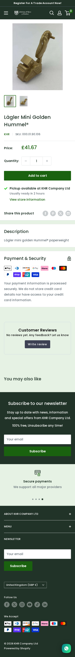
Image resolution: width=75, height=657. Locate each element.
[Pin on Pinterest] (53, 213)
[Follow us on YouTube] (29, 604)
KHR (7, 134)
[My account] (60, 13)
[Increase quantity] (47, 161)
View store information (27, 199)
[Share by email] (68, 213)
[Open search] (52, 13)
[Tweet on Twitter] (60, 213)
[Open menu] (6, 13)
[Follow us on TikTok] (37, 604)
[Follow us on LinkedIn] (45, 604)
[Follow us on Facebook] (7, 604)
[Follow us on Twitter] (14, 604)
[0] (67, 13)
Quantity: (11, 161)
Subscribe (37, 451)
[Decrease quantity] (26, 161)
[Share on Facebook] (45, 213)
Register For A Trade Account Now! (37, 3)
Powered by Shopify (17, 648)
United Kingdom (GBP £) (22, 585)
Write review (37, 344)
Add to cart (37, 175)
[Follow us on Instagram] (22, 604)
